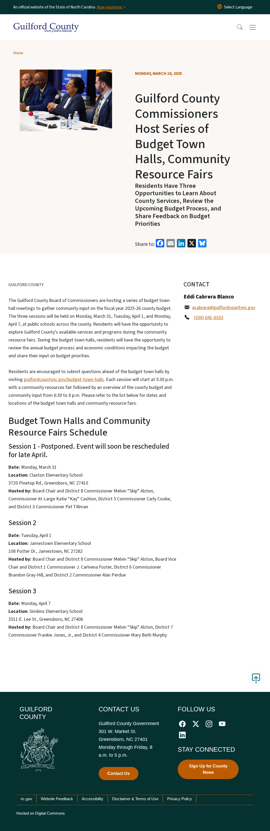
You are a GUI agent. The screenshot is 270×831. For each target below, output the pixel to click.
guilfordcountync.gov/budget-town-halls (64, 379)
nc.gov (26, 798)
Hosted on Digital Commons (40, 813)
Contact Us (118, 773)
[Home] (46, 21)
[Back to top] (256, 678)
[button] (236, 27)
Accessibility (92, 798)
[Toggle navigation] (257, 27)
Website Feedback (57, 798)
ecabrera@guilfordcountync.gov (223, 307)
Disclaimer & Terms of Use (135, 798)
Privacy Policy (179, 798)
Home (18, 53)
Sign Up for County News (208, 769)
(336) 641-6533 (208, 317)
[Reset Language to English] (219, 7)
